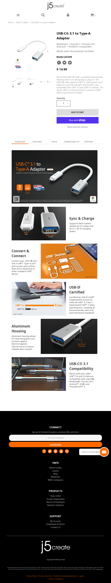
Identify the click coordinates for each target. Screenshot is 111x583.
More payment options (77, 126)
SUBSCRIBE (55, 444)
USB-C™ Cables (22, 22)
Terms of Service (45, 576)
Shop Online (55, 496)
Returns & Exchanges (55, 502)
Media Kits (55, 477)
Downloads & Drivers (55, 524)
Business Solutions (55, 505)
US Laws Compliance (55, 579)
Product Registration (56, 499)
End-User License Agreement (65, 576)
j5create (62, 559)
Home (10, 22)
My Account (55, 521)
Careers (55, 471)
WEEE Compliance (55, 480)
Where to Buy (55, 467)
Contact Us (55, 527)
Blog (55, 474)
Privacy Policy (32, 576)
